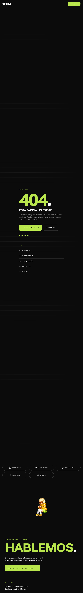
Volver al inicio (30, 227)
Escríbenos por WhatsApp (22, 568)
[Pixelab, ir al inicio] (6, 4)
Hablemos (50, 227)
